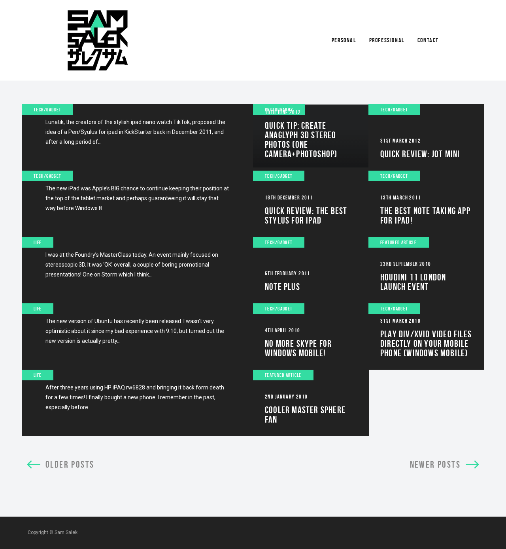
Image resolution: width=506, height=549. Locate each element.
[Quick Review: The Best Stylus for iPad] (311, 204)
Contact (428, 40)
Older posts (69, 464)
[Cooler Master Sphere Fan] (311, 403)
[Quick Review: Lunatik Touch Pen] (137, 137)
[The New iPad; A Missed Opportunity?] (137, 204)
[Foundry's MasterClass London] (137, 270)
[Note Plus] (311, 270)
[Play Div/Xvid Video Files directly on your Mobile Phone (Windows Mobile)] (426, 336)
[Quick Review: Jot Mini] (426, 137)
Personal (344, 40)
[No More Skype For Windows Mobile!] (311, 336)
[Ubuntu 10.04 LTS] (137, 336)
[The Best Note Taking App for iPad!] (426, 204)
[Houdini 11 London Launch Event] (426, 270)
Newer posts (435, 464)
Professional (386, 40)
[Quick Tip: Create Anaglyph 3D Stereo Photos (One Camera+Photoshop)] (311, 137)
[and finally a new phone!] (137, 403)
